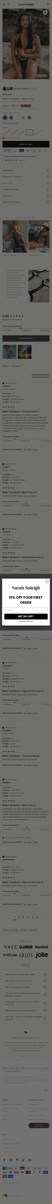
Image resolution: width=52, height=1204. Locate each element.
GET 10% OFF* (26, 616)
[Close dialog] (47, 581)
